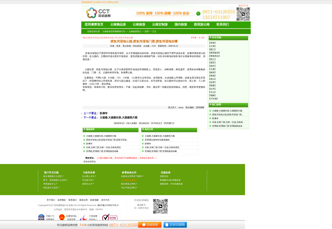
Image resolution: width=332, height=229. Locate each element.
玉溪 (212, 69)
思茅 (212, 82)
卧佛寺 (104, 113)
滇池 (178, 53)
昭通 (212, 85)
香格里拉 (214, 56)
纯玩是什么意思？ (51, 187)
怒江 (212, 59)
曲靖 (212, 72)
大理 (212, 46)
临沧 (212, 66)
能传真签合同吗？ (129, 184)
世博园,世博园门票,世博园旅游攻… (228, 126)
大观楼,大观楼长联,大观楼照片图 (118, 117)
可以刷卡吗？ (88, 180)
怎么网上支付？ (89, 176)
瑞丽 (212, 95)
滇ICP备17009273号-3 (107, 205)
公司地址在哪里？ (129, 180)
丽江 (212, 49)
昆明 (147, 31)
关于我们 (51, 200)
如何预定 (62, 200)
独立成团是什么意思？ (53, 176)
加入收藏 (131, 123)
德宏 (212, 62)
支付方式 (105, 200)
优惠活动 (164, 176)
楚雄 (212, 75)
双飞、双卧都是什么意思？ (55, 180)
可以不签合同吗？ (129, 187)
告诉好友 (144, 123)
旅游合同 (83, 200)
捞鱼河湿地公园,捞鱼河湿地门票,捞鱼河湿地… (107, 140)
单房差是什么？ (50, 184)
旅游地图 (94, 200)
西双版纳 (214, 53)
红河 (212, 89)
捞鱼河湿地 (156, 53)
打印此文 (156, 123)
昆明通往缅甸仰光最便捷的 (157, 140)
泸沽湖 (213, 98)
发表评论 (119, 123)
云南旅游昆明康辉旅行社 (113, 31)
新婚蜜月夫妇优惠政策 (170, 180)
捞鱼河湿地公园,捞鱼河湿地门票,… (228, 114)
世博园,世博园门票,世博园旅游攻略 (102, 151)
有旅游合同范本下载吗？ (132, 176)
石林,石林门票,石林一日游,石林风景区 (103, 147)
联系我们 (72, 200)
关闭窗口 (169, 123)
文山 (212, 92)
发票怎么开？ (88, 184)
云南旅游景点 (135, 31)
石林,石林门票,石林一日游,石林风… (228, 122)
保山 (212, 79)
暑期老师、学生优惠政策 (171, 184)
